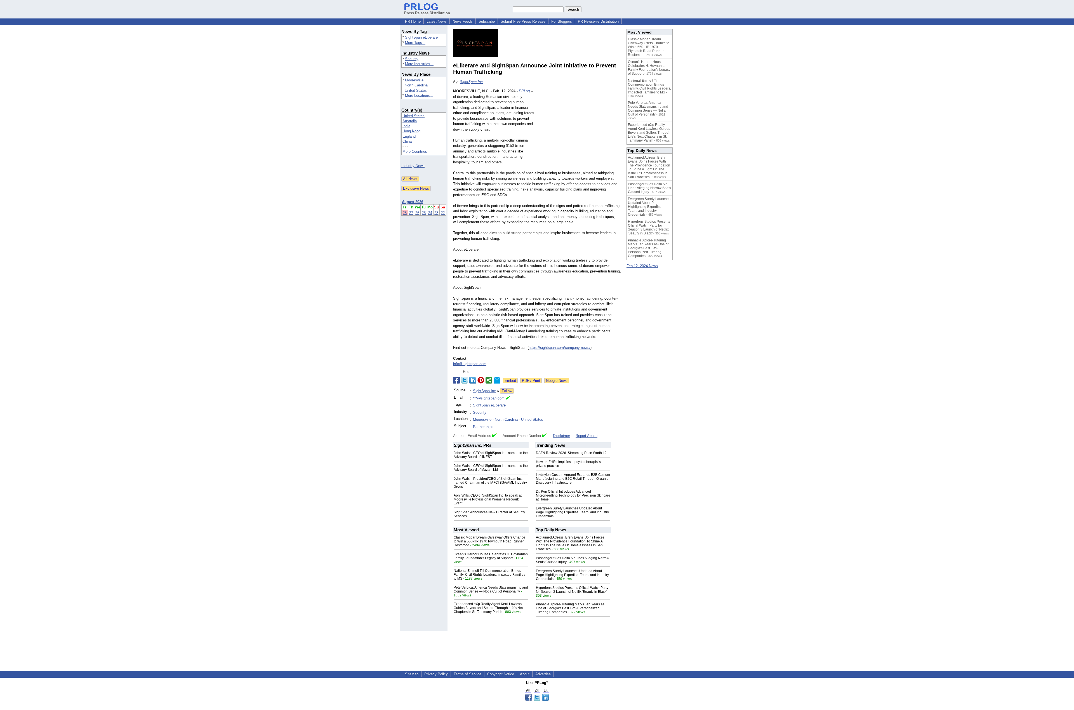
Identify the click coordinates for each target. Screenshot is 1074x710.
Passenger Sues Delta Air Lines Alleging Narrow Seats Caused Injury (649, 188)
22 (443, 213)
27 (411, 213)
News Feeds (463, 21)
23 (436, 213)
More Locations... (419, 95)
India (406, 126)
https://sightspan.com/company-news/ (559, 347)
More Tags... (415, 43)
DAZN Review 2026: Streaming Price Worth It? (571, 453)
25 (424, 213)
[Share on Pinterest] (480, 380)
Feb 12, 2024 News (642, 266)
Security (411, 59)
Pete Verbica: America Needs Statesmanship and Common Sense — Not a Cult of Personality (491, 589)
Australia (409, 121)
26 (417, 213)
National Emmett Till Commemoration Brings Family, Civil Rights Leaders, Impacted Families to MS (489, 574)
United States (416, 90)
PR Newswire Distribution (598, 21)
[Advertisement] (579, 129)
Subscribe (487, 21)
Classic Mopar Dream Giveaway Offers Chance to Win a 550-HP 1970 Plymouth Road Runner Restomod (489, 541)
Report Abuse (586, 436)
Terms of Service (467, 674)
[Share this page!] (537, 699)
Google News (556, 380)
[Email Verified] (508, 398)
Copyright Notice (500, 674)
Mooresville (414, 80)
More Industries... (419, 64)
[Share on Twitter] (464, 380)
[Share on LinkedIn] (472, 380)
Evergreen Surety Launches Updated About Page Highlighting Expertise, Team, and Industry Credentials (572, 512)
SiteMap (411, 674)
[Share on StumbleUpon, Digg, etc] (489, 380)
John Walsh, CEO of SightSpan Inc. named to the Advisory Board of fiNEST (491, 455)
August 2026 (412, 202)
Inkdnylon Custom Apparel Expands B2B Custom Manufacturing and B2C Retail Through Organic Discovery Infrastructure (573, 479)
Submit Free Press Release (523, 21)
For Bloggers (561, 21)
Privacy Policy (436, 674)
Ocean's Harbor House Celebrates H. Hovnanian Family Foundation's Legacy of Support (491, 556)
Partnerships (483, 427)
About (524, 674)
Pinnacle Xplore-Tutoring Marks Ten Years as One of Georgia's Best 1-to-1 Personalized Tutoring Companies (570, 608)
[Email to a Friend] (497, 380)
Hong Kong (411, 131)
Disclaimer (561, 436)
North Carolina (416, 85)
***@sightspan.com (489, 398)
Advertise (543, 674)
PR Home (413, 21)
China (407, 141)
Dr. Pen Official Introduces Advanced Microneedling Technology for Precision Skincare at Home (573, 495)
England (409, 136)
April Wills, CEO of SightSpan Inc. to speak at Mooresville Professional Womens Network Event (488, 499)
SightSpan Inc (471, 82)
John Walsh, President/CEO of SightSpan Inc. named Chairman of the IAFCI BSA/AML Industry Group (490, 482)
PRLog (524, 91)
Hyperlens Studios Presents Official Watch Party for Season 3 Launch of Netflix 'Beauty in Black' (572, 590)
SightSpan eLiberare (421, 37)
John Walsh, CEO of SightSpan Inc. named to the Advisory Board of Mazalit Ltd (491, 468)
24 (430, 213)
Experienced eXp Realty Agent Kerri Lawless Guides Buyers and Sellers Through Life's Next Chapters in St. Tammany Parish (489, 608)
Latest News (437, 21)
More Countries (414, 151)
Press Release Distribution (427, 13)
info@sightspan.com (469, 364)
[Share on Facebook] (456, 380)
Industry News (413, 166)
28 (405, 213)
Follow (507, 391)
